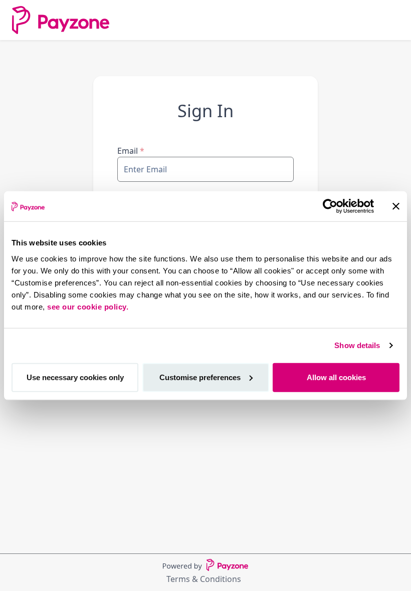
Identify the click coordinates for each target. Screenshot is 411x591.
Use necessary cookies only (75, 377)
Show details (357, 345)
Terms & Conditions (203, 578)
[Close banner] (395, 206)
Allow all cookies (336, 377)
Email (130, 150)
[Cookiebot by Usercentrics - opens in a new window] (330, 206)
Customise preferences (200, 377)
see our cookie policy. (87, 306)
